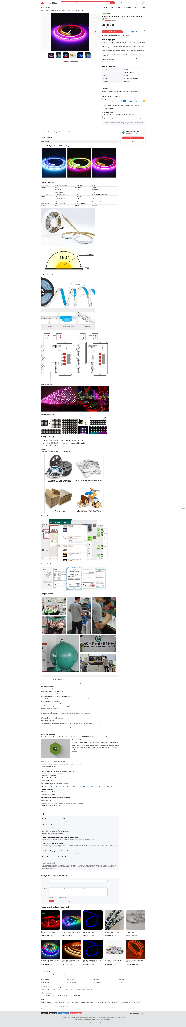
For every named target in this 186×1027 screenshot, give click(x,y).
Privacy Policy (115, 1022)
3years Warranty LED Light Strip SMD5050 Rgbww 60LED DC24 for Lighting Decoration (50, 932)
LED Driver (69, 787)
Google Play (53, 1013)
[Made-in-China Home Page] (49, 2)
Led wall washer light (71, 982)
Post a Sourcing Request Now (81, 901)
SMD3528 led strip (123, 977)
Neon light (121, 979)
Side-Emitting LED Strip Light (64, 995)
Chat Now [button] (135, 32)
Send (52, 901)
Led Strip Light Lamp (113, 1002)
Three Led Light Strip (101, 1002)
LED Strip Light (70, 10)
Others (120, 982)
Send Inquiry (112, 31)
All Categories (46, 7)
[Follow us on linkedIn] (144, 1013)
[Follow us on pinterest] (142, 1013)
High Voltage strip (97, 982)
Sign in (143, 3)
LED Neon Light (86, 787)
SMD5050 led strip (97, 977)
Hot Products (63, 1017)
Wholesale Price (101, 1017)
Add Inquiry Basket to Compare (70, 61)
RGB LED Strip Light (79, 10)
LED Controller (102, 787)
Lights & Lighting (49, 10)
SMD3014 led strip (71, 979)
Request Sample (127, 35)
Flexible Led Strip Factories (87, 1002)
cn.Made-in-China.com (106, 1019)
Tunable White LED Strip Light (48, 995)
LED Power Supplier (77, 787)
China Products (71, 1017)
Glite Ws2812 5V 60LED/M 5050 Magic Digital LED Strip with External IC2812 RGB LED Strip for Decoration (71, 932)
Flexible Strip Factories (59, 1002)
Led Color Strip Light (46, 1006)
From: (47, 881)
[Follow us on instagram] (138, 1013)
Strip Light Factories (46, 1002)
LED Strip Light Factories (72, 1002)
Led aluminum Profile (45, 982)
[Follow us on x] (136, 1013)
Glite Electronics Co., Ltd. (110, 18)
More (42, 1008)
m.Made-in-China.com (96, 1019)
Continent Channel (110, 1017)
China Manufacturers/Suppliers (81, 1017)
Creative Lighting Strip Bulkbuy (61, 1006)
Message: (46, 888)
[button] (108, 2)
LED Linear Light (94, 787)
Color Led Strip (136, 1002)
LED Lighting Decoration (59, 10)
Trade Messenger (63, 1013)
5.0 (128, 133)
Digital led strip (44, 977)
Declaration (108, 1022)
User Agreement (101, 1022)
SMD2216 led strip (45, 979)
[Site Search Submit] (112, 2)
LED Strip (52, 787)
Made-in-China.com (87, 1019)
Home (42, 10)
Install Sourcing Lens (77, 1013)
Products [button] (64, 3)
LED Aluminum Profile (61, 787)
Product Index (118, 1017)
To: (48, 885)
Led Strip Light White (125, 1002)
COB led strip (96, 979)
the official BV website (74, 736)
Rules (144, 7)
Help (119, 7)
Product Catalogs (61, 974)
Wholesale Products (93, 1017)
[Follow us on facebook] (134, 1013)
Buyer (112, 7)
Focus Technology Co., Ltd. (83, 1022)
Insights (123, 1017)
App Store (44, 1013)
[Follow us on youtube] (140, 1013)
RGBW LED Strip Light (79, 995)
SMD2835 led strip (71, 977)
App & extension (127, 7)
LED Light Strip (109, 787)
